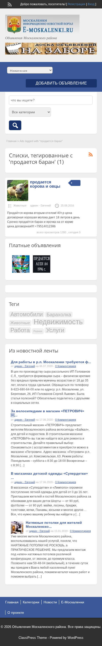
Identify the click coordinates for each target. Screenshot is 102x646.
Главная (11, 141)
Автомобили (26, 314)
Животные (19, 205)
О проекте (15, 613)
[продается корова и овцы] (17, 200)
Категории (31, 602)
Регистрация (76, 4)
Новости (50, 602)
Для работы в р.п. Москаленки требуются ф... (51, 362)
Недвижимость (58, 322)
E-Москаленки (72, 602)
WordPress (75, 638)
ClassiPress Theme (33, 638)
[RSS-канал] (9, 4)
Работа (20, 330)
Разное (37, 331)
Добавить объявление (61, 83)
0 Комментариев (65, 366)
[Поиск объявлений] (15, 125)
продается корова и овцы (45, 184)
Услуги (55, 330)
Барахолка (59, 314)
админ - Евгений (40, 205)
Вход (91, 4)
